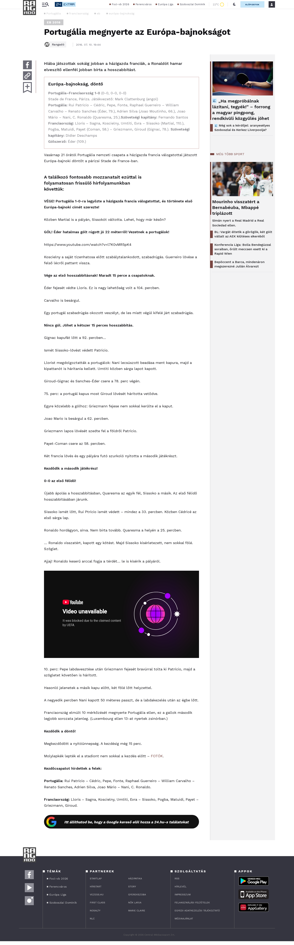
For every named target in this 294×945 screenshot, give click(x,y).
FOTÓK (157, 756)
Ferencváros (144, 4)
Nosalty (95, 910)
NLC (92, 918)
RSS (177, 878)
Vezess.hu (97, 894)
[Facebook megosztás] (27, 64)
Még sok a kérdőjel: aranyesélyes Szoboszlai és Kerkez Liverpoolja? (242, 128)
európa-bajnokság (121, 13)
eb (98, 13)
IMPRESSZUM (183, 894)
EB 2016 (54, 22)
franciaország (78, 13)
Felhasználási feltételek (192, 902)
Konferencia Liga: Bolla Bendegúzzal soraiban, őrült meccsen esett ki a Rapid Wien (242, 249)
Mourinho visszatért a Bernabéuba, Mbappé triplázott (235, 207)
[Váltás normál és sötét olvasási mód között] (234, 4)
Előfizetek (252, 4)
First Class (97, 902)
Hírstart (95, 886)
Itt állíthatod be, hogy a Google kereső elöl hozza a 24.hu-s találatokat (126, 822)
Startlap (96, 878)
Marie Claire (136, 910)
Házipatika (135, 878)
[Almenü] (45, 4)
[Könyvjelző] (27, 87)
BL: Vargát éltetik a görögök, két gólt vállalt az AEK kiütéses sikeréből (243, 234)
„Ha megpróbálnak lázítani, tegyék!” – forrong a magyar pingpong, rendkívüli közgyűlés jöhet (241, 109)
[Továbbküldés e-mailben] (27, 75)
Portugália (53, 13)
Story (132, 886)
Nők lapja (134, 902)
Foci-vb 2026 (120, 4)
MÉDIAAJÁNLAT (184, 918)
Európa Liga (165, 4)
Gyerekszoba (137, 894)
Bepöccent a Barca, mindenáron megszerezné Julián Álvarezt (239, 264)
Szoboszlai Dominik (192, 4)
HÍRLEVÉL (180, 886)
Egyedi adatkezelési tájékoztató (197, 910)
